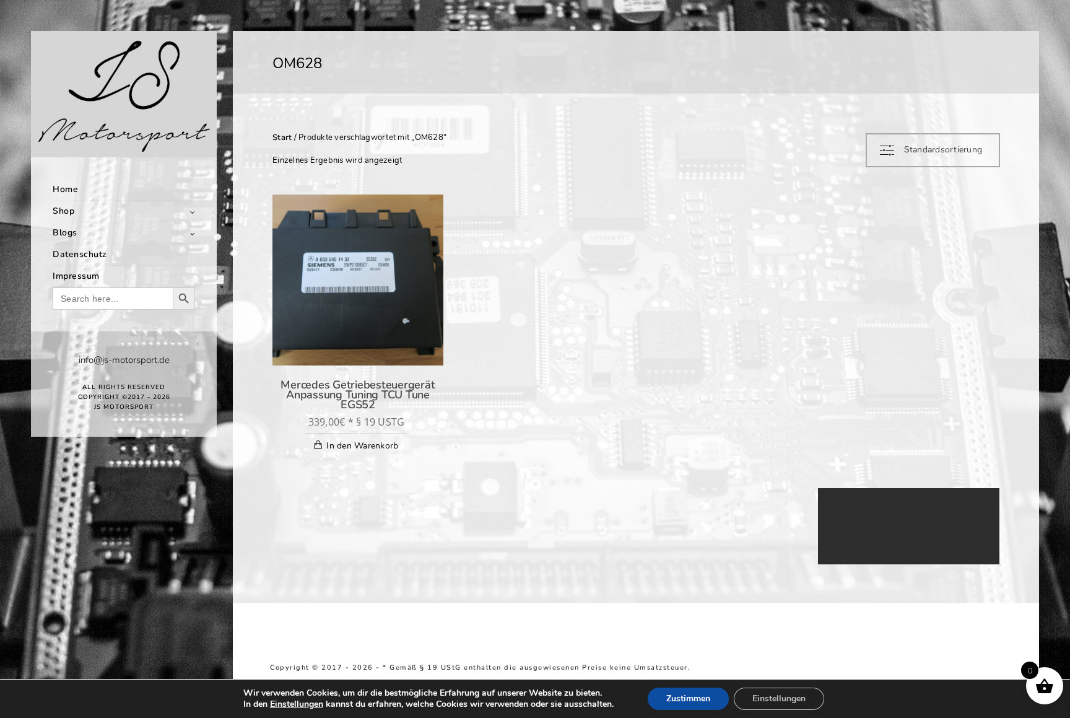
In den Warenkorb (362, 446)
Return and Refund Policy (744, 667)
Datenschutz (80, 254)
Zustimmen (688, 698)
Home (65, 189)
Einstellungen (296, 704)
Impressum (76, 276)
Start (282, 137)
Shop (63, 211)
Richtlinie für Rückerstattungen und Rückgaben (891, 667)
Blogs (65, 233)
